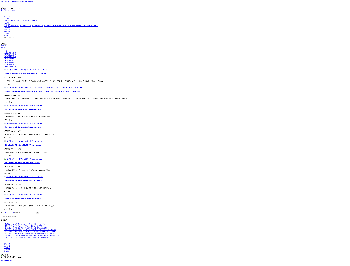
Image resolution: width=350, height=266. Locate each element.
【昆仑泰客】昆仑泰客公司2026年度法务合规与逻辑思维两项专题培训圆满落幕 (29, 234)
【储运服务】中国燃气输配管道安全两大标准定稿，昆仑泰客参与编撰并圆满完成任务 (32, 235)
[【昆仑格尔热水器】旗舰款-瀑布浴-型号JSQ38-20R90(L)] (23, 105)
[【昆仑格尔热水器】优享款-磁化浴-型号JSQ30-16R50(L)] (23, 195)
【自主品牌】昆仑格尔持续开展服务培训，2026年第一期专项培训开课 (27, 237)
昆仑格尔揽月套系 (10, 57)
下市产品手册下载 (10, 66)
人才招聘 (7, 250)
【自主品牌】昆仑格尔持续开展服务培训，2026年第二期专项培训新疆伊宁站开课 (30, 232)
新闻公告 (7, 246)
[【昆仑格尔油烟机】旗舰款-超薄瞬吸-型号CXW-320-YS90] (23, 141)
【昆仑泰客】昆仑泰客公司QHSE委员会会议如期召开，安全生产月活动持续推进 (30, 230)
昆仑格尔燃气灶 (9, 59)
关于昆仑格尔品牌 (10, 53)
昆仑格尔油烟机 (9, 64)
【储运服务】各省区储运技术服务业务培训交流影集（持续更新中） (26, 224)
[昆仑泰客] (175, 2)
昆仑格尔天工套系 (10, 55)
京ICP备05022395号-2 (7, 260)
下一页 (11, 212)
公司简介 (7, 248)
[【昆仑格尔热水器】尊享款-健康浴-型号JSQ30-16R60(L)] (23, 159)
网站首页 (7, 16)
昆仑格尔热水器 (9, 60)
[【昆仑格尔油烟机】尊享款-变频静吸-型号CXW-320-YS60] (23, 177)
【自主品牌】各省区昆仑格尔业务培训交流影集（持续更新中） (24, 226)
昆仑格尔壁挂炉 (9, 62)
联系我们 (7, 251)
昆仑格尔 (4, 47)
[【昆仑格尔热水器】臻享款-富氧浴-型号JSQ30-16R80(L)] (23, 123)
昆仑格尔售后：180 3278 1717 (10, 10)
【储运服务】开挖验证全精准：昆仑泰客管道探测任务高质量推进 (25, 228)
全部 (5, 20)
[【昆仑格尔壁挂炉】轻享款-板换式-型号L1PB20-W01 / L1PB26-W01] (26, 70)
